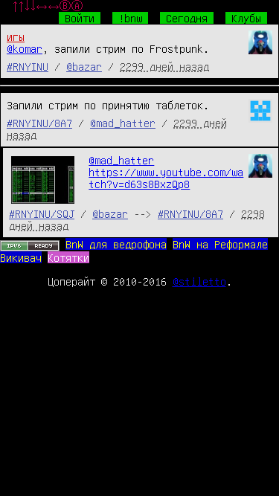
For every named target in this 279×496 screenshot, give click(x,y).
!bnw (130, 18)
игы (16, 36)
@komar (24, 48)
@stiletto (199, 281)
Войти (79, 18)
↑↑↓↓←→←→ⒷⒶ (47, 6)
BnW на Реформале (220, 244)
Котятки (68, 257)
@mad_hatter (122, 123)
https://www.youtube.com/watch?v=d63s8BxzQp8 (166, 178)
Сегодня (187, 18)
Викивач (21, 257)
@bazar (84, 66)
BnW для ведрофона (116, 244)
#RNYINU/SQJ (41, 213)
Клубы (246, 18)
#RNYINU (27, 66)
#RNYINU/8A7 (39, 123)
